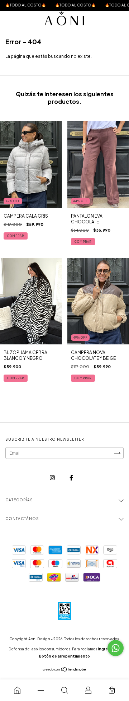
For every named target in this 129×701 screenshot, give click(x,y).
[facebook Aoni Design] (71, 477)
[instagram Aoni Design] (52, 477)
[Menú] (41, 690)
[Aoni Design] (17, 690)
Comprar (15, 236)
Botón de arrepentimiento (64, 656)
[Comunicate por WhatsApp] (116, 648)
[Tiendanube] (64, 670)
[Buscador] (64, 690)
